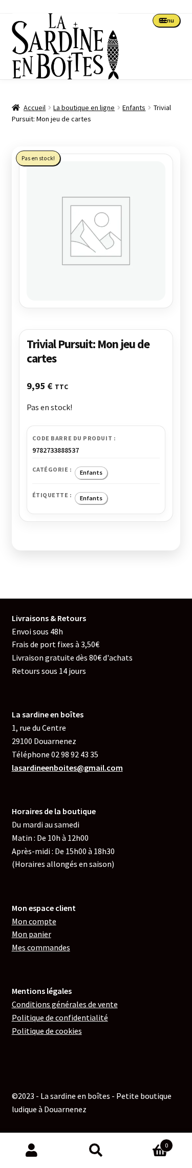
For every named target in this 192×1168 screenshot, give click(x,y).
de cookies (47, 1031)
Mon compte (34, 921)
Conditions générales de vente (65, 1004)
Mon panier (31, 934)
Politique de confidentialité (60, 1017)
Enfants (133, 107)
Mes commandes (41, 947)
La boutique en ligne (84, 107)
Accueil (35, 107)
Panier (148, 1141)
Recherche (96, 1150)
